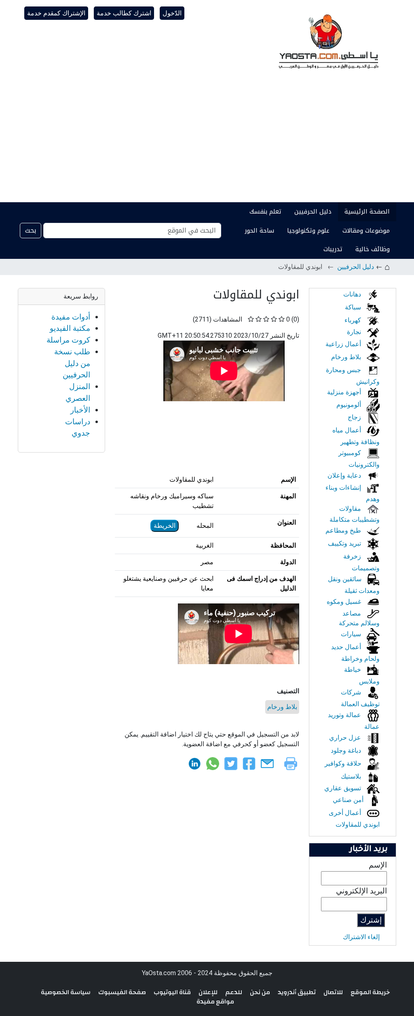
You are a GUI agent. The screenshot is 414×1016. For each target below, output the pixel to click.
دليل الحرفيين (313, 211)
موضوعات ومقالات (366, 230)
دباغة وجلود (347, 750)
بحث (30, 230)
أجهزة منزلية (345, 392)
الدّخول (172, 13)
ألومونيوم (349, 405)
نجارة (355, 332)
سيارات (352, 634)
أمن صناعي (349, 800)
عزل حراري (346, 737)
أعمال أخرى (346, 813)
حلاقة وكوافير (344, 763)
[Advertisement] (207, 141)
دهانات (353, 294)
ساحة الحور (259, 230)
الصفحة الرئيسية (367, 211)
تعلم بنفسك (265, 211)
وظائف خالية (372, 249)
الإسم (378, 865)
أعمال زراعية (344, 344)
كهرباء (353, 320)
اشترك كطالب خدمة (124, 13)
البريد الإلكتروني (361, 890)
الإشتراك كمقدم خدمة (56, 13)
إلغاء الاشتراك (361, 937)
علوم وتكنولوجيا (308, 230)
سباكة (354, 307)
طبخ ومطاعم (344, 530)
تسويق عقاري (343, 788)
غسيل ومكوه (345, 601)
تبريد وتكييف (345, 543)
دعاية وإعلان (345, 475)
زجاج (355, 417)
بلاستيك (352, 776)
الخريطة (164, 525)
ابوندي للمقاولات (358, 824)
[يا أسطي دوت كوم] (327, 40)
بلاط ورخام (282, 707)
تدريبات (332, 249)
